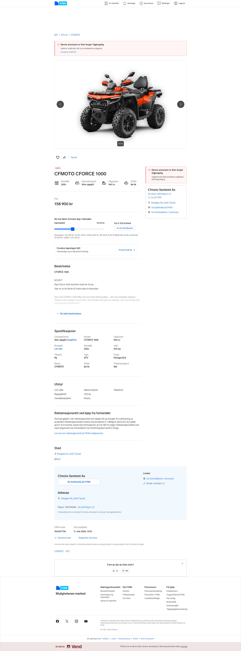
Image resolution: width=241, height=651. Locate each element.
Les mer (58, 348)
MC (56, 35)
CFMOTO (75, 35)
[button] (57, 157)
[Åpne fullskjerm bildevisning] (120, 104)
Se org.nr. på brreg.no (158, 193)
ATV (68, 551)
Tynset (74, 157)
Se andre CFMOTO (68, 52)
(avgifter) (72, 340)
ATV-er (64, 35)
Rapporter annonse (88, 537)
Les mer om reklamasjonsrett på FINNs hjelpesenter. (78, 433)
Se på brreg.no (85, 507)
